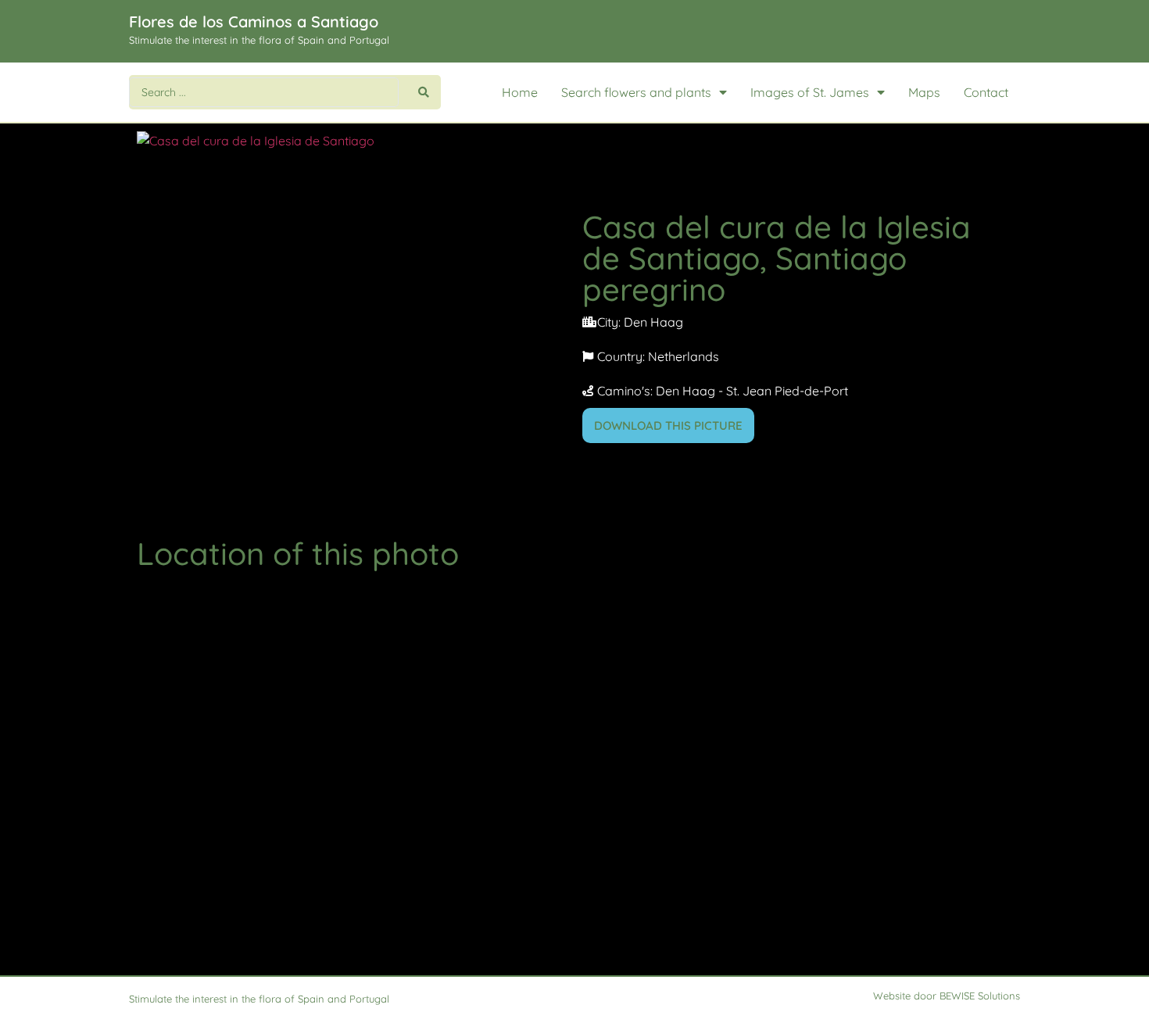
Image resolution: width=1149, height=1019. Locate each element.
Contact (986, 92)
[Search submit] (423, 92)
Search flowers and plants (636, 92)
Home (520, 92)
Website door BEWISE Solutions (946, 995)
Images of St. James (809, 92)
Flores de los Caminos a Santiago (253, 21)
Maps (924, 92)
